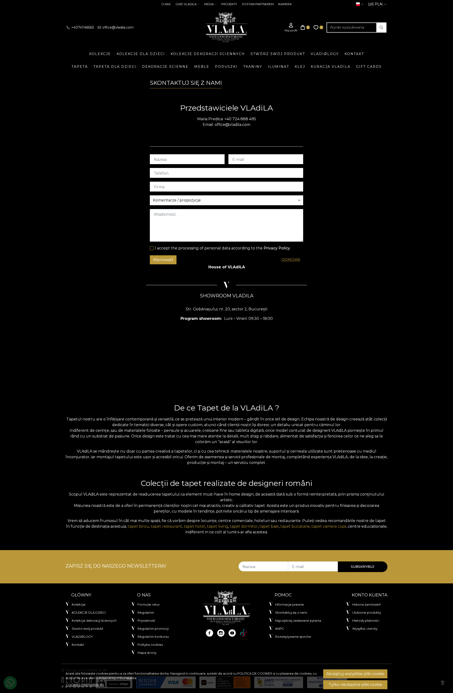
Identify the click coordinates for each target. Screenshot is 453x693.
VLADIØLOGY (325, 54)
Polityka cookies (150, 644)
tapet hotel (194, 526)
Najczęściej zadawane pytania (298, 620)
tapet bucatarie (295, 526)
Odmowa (290, 259)
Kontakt (354, 54)
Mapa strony (147, 652)
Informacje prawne (289, 604)
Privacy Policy (277, 248)
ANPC (279, 628)
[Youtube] (232, 633)
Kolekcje (100, 54)
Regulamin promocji (153, 628)
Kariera (285, 4)
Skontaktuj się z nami (291, 612)
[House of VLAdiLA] (226, 27)
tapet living (217, 526)
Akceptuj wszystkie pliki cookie (355, 674)
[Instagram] (221, 633)
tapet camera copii (328, 526)
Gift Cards (369, 66)
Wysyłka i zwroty (365, 628)
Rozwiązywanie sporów (293, 636)
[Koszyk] (305, 27)
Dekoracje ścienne (165, 66)
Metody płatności (365, 620)
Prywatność (146, 620)
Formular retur (149, 604)
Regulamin (146, 612)
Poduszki (226, 66)
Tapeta (79, 66)
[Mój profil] (291, 27)
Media (209, 4)
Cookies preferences (85, 685)
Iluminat (278, 66)
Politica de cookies (254, 673)
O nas (166, 4)
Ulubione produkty (366, 612)
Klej (300, 66)
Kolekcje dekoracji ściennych (208, 54)
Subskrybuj (362, 567)
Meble (201, 66)
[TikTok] (243, 633)
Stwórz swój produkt (278, 54)
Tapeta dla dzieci (114, 66)
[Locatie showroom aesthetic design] (226, 360)
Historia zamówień (366, 604)
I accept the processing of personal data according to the (222, 248)
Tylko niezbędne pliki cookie (355, 684)
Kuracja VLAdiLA (330, 66)
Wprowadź (163, 259)
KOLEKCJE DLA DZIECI (141, 54)
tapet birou (138, 526)
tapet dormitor (244, 526)
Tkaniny (252, 66)
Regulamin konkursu (153, 636)
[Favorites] (318, 27)
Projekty (229, 4)
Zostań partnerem (258, 4)
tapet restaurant (166, 526)
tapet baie (269, 526)
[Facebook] (209, 633)
